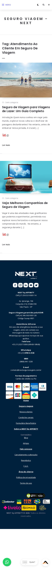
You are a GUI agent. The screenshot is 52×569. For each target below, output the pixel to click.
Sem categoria (11, 102)
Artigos (26, 443)
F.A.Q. (26, 466)
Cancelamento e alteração (26, 454)
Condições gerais (25, 417)
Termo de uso (26, 483)
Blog (26, 437)
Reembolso (26, 460)
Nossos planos (26, 411)
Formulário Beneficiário (26, 423)
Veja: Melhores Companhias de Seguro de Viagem (25, 205)
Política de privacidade (26, 477)
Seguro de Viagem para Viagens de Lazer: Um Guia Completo (26, 109)
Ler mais (6, 145)
